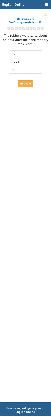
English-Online (13, 4)
